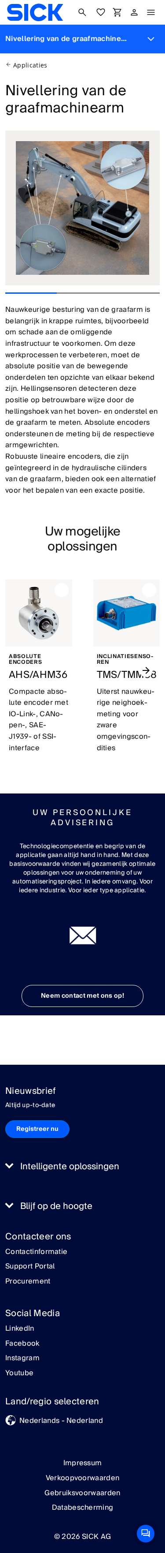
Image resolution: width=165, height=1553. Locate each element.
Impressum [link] (82, 1463)
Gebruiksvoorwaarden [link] (82, 1493)
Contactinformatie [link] (36, 1252)
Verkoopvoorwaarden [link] (83, 1478)
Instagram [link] (22, 1358)
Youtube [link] (19, 1373)
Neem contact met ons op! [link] (82, 996)
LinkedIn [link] (19, 1329)
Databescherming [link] (83, 1507)
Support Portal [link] (30, 1266)
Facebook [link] (22, 1344)
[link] (35, 12)
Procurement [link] (28, 1281)
